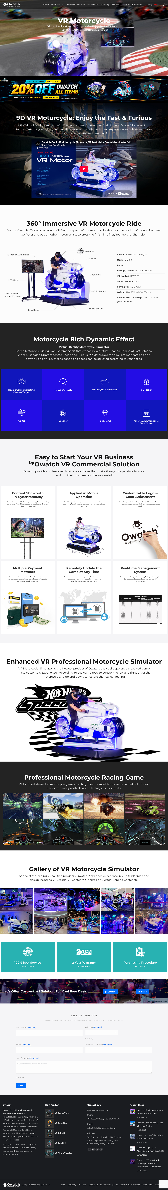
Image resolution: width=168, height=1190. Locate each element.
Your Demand (27, 1058)
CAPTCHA (20, 1077)
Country (89, 1038)
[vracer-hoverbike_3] (63, 806)
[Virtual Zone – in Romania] (83, 899)
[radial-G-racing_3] (145, 832)
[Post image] (132, 1111)
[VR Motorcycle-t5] (50, 899)
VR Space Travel (62, 1113)
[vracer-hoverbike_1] (23, 806)
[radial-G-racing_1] (63, 832)
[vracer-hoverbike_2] (145, 806)
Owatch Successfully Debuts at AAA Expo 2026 (150, 1137)
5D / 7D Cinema (28, 1133)
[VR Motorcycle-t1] (16, 899)
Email (23, 1044)
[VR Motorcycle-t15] (117, 922)
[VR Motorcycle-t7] (151, 922)
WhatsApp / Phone (98, 1044)
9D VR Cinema (134, 1185)
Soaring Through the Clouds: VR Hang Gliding (150, 1124)
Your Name (26, 1027)
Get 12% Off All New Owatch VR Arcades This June (150, 1112)
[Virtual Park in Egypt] (83, 922)
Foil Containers (159, 1185)
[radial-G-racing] (23, 832)
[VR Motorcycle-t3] (151, 899)
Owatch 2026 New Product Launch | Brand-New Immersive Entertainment (149, 1163)
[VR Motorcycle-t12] (117, 899)
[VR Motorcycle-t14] (16, 922)
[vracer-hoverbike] (104, 806)
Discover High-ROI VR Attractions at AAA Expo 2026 (150, 1149)
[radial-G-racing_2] (104, 832)
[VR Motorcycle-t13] (50, 922)
